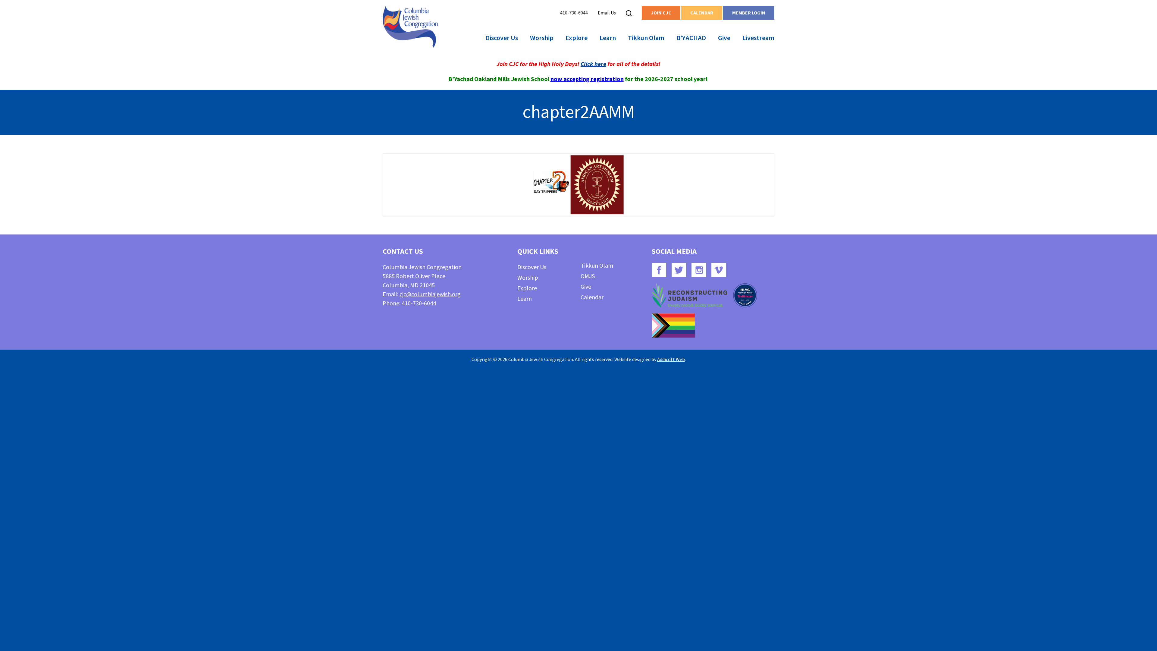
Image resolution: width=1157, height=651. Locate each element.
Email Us (607, 13)
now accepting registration (587, 79)
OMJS (588, 276)
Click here (593, 64)
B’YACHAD (691, 38)
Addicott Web (671, 359)
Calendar (701, 13)
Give (724, 38)
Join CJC (661, 13)
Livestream (758, 38)
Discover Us (501, 38)
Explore (577, 38)
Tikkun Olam (646, 38)
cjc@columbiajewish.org (430, 294)
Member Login (748, 13)
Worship (541, 38)
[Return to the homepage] (410, 27)
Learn (608, 38)
